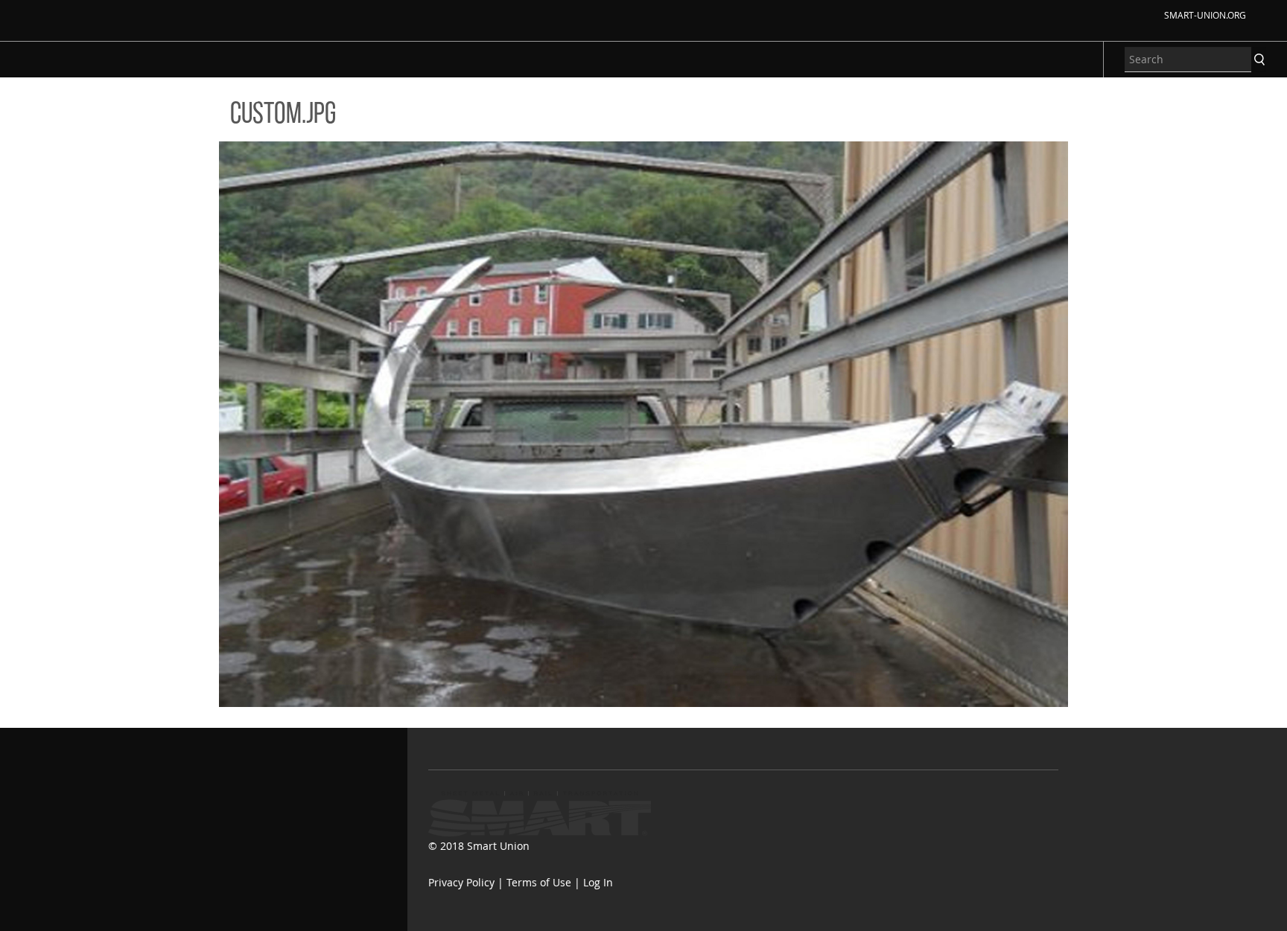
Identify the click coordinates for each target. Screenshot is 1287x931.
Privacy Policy (461, 882)
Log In (598, 882)
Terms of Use (538, 882)
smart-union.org (1205, 15)
